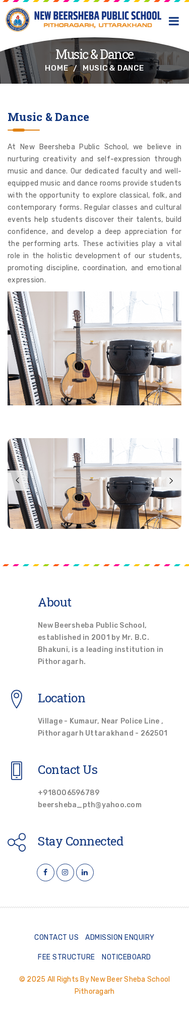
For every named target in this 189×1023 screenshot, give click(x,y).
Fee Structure (66, 957)
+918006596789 (68, 793)
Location (61, 698)
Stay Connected (80, 841)
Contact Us (67, 769)
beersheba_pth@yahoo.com (90, 805)
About (55, 602)
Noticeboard (126, 957)
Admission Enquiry (120, 937)
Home (56, 68)
